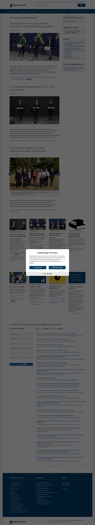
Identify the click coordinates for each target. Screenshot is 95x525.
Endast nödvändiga (57, 267)
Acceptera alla (38, 267)
